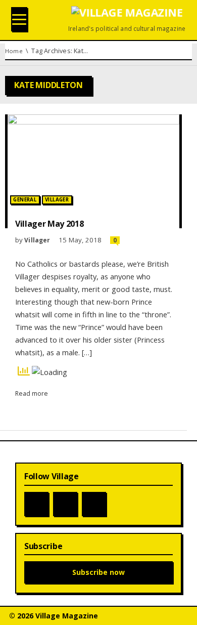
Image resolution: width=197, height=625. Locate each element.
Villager (57, 199)
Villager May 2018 (49, 223)
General (24, 199)
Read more (31, 393)
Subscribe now (98, 572)
